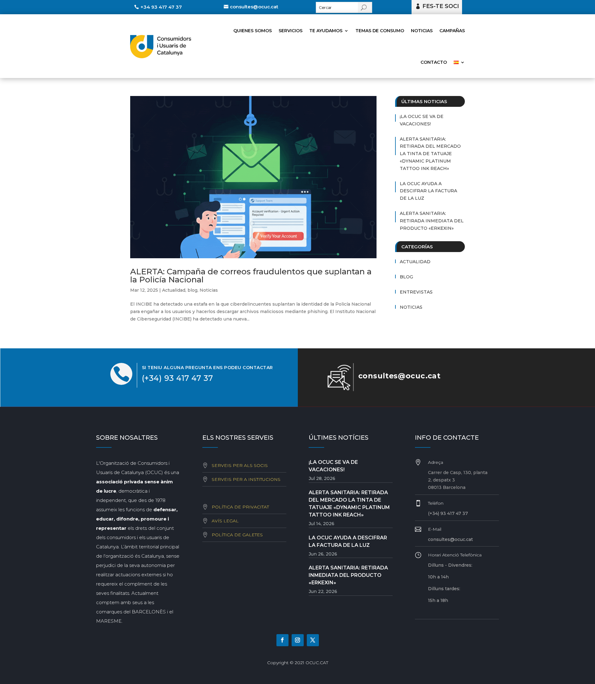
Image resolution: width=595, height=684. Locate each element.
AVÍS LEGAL (225, 521)
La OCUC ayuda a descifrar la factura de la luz (428, 191)
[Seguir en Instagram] (298, 640)
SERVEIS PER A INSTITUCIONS (246, 479)
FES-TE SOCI (440, 6)
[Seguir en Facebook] (282, 640)
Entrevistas (416, 292)
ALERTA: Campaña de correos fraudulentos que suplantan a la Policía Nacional (251, 276)
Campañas (452, 30)
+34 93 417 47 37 (161, 7)
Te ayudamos (325, 30)
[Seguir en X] (313, 640)
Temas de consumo (379, 30)
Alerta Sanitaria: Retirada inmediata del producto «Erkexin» (432, 221)
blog (192, 290)
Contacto (434, 62)
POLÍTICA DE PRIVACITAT (240, 507)
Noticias (422, 30)
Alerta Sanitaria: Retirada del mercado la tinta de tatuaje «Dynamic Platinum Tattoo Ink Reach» (430, 153)
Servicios (290, 30)
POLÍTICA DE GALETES (237, 535)
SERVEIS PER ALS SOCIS (240, 465)
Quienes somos (252, 30)
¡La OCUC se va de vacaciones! (421, 120)
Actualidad (173, 290)
